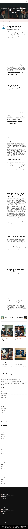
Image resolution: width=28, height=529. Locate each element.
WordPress (21, 527)
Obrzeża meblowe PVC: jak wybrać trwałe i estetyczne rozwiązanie (10, 379)
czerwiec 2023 (3, 483)
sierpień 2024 (3, 464)
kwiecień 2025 (3, 455)
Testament (2, 412)
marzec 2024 (3, 468)
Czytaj (11, 343)
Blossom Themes (12, 527)
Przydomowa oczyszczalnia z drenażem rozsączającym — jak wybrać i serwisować (12, 377)
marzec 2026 (3, 436)
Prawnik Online (3, 399)
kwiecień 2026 (3, 434)
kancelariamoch (5, 1)
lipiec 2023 (2, 481)
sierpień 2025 (3, 447)
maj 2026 (2, 432)
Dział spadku (3, 391)
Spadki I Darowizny (4, 406)
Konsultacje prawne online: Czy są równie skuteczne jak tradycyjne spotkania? (20, 363)
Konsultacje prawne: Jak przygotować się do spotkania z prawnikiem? (20, 340)
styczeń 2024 (3, 470)
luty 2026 (2, 438)
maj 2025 (2, 453)
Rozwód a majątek (4, 404)
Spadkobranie (3, 410)
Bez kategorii (4, 490)
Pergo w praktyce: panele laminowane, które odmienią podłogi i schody (11, 381)
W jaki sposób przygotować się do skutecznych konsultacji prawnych (7, 340)
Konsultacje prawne (5, 338)
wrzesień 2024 (3, 462)
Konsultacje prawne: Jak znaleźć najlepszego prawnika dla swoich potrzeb (7, 363)
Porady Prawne (3, 397)
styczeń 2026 (3, 440)
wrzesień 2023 (3, 477)
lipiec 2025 (2, 449)
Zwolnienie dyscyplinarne (4, 421)
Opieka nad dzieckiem (4, 395)
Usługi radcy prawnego (4, 419)
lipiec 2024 (2, 466)
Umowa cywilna (3, 414)
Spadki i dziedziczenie (4, 408)
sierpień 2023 (3, 479)
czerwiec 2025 (3, 451)
